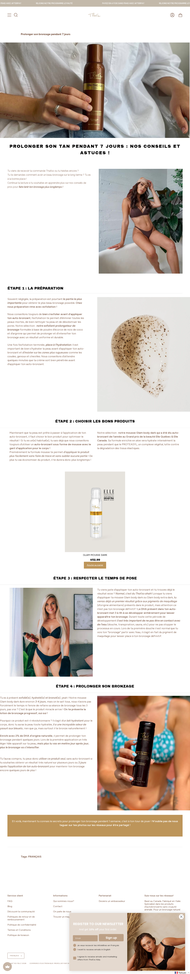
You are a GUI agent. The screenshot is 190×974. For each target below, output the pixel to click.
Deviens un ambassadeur (112, 901)
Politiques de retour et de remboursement (21, 918)
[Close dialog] (181, 916)
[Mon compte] (172, 15)
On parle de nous (62, 911)
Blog (9, 906)
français (14, 956)
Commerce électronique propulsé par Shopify (52, 963)
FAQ (9, 901)
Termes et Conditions (19, 930)
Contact (57, 906)
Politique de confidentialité (21, 924)
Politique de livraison (18, 935)
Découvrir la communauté (21, 911)
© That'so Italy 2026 (16, 963)
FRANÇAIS (34, 856)
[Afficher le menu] (9, 15)
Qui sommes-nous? (63, 901)
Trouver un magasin (63, 916)
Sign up (111, 938)
